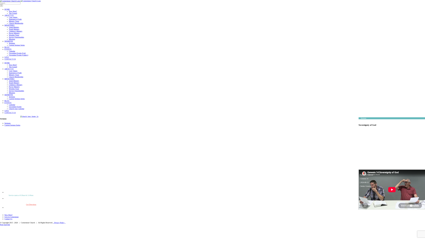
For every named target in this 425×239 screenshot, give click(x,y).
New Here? (8, 215)
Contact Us (8, 219)
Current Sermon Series (12, 125)
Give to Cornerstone (11, 217)
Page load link (5, 225)
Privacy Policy (59, 223)
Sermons (7, 123)
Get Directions (31, 204)
